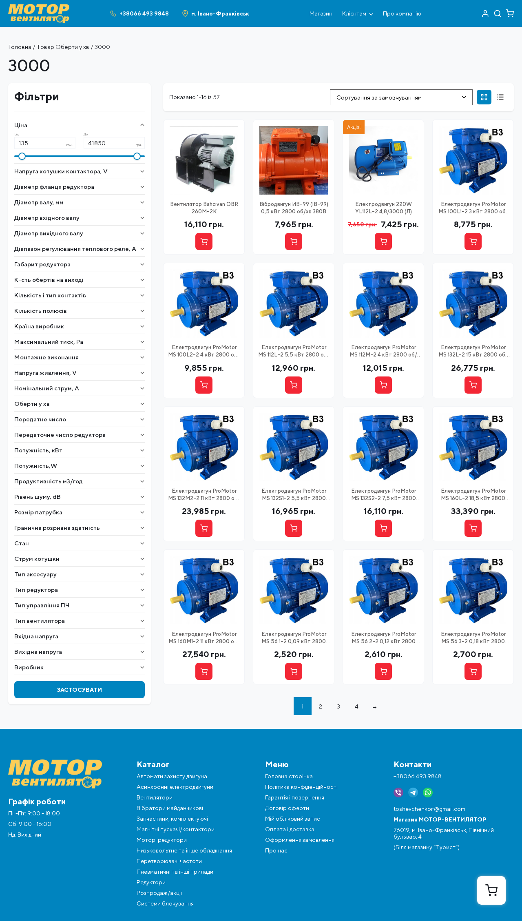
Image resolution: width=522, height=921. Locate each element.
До (86, 134)
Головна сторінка (289, 776)
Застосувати (79, 689)
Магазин (321, 13)
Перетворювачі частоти (169, 861)
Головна (19, 46)
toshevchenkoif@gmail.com (429, 809)
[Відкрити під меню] (371, 13)
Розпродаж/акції (159, 893)
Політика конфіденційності (301, 787)
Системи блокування (165, 903)
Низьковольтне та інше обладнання (184, 850)
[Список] (500, 97)
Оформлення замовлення (299, 840)
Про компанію (402, 13)
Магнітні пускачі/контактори (176, 829)
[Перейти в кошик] (510, 13)
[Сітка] (484, 97)
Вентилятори (155, 797)
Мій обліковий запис (292, 818)
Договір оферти (287, 808)
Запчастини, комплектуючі (172, 818)
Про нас (276, 850)
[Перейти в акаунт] (485, 13)
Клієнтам (354, 13)
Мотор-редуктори (162, 840)
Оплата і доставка (289, 829)
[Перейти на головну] (38, 7)
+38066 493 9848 (418, 776)
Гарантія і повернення (294, 797)
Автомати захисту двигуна (172, 776)
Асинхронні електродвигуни (175, 787)
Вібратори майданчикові (170, 808)
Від (16, 134)
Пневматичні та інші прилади (175, 871)
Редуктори (151, 882)
